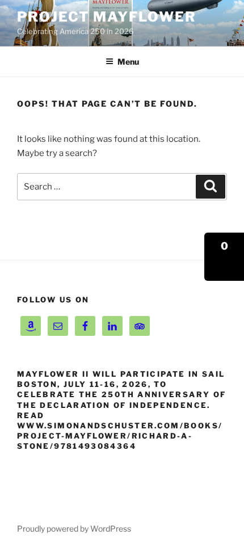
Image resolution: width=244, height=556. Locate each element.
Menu (128, 61)
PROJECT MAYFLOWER (106, 17)
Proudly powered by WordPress (74, 528)
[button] (224, 257)
